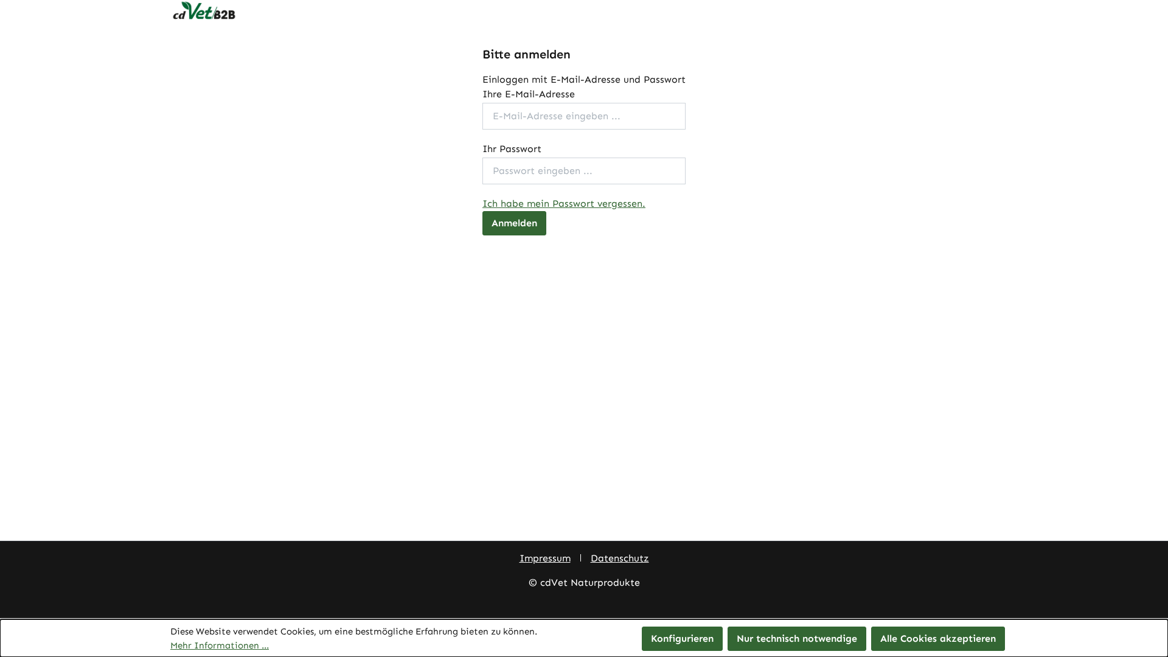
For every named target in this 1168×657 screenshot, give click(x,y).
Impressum (545, 558)
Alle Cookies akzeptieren (938, 638)
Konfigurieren (682, 638)
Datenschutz (620, 558)
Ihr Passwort (511, 149)
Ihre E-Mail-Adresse (528, 94)
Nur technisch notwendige (797, 638)
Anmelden (514, 223)
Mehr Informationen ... (219, 645)
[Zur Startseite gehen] (584, 11)
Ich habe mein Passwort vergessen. (563, 203)
